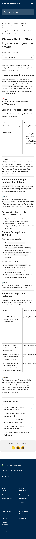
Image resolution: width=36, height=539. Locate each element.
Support (21, 502)
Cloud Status (23, 498)
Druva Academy (24, 495)
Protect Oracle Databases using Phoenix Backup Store (16, 27)
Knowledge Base (7, 498)
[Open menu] (32, 3)
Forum (4, 495)
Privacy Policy (23, 518)
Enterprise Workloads (19, 23)
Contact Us (5, 531)
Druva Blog (5, 528)
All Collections (6, 23)
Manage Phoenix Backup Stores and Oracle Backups (17, 31)
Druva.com (5, 518)
